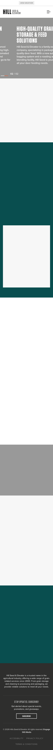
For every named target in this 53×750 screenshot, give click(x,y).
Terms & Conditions (26, 744)
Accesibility (16, 738)
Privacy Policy (34, 738)
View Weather (26, 3)
